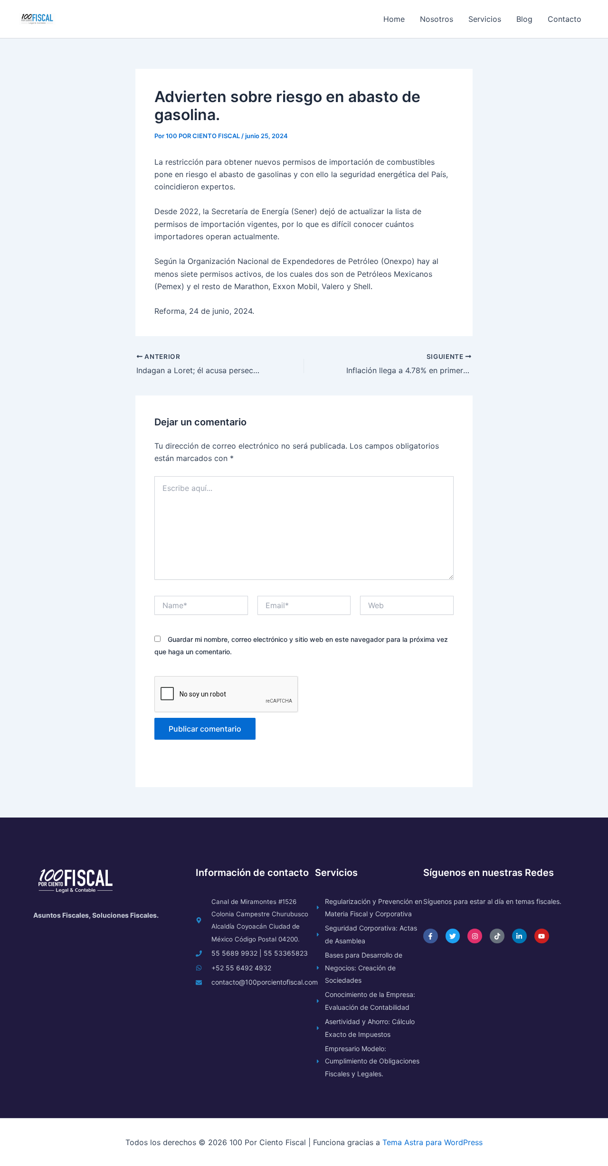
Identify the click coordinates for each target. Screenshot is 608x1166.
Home (394, 19)
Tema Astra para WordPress (432, 1142)
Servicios (484, 19)
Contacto (564, 19)
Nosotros (436, 19)
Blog (524, 19)
